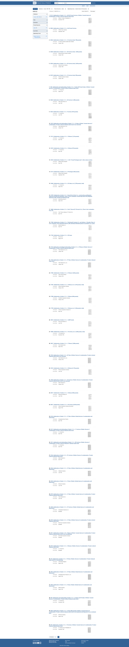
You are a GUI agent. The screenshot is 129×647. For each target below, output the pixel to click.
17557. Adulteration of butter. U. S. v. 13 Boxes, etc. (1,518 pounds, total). (67, 284)
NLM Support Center (84, 640)
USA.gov (67, 645)
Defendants (35, 22)
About (83, 5)
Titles (34, 19)
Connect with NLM (36, 640)
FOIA (66, 641)
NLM (60, 645)
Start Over (35, 8)
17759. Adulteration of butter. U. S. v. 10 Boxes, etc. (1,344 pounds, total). (67, 308)
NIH (62, 645)
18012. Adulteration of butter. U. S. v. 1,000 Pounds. (62, 320)
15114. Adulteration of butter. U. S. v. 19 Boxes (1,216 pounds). (65, 136)
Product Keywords (36, 25)
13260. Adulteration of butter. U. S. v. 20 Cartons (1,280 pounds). (65, 100)
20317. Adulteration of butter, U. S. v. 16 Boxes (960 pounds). (64, 392)
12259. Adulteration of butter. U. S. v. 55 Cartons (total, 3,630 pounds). (66, 63)
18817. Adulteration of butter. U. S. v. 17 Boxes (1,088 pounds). (65, 343)
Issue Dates (35, 30)
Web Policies (67, 640)
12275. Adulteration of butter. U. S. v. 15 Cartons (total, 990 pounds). (65, 75)
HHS (65, 645)
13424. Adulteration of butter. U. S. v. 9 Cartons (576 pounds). (64, 111)
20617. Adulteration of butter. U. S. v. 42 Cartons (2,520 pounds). (65, 404)
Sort (85, 11)
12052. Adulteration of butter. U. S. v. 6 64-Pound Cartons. (63, 28)
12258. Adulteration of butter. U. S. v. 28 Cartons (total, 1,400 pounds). (66, 51)
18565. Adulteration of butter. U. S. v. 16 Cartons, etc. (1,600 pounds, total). (68, 331)
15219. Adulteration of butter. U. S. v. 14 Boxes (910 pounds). (64, 148)
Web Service (92, 5)
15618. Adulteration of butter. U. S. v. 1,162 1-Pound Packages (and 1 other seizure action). (71, 160)
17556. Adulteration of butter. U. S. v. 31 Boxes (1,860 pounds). (65, 273)
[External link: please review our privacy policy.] (34, 642)
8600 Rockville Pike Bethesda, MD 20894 (52, 642)
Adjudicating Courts (37, 33)
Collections (35, 14)
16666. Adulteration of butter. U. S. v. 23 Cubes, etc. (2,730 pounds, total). (67, 183)
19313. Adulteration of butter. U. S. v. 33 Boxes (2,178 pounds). (65, 368)
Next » (59, 11)
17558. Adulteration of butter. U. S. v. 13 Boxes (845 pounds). (64, 296)
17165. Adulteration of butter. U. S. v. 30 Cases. (61, 235)
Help (87, 5)
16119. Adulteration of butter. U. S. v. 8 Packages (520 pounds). (65, 171)
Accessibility (83, 641)
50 (92, 11)
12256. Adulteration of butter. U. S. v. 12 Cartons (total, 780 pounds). (65, 40)
